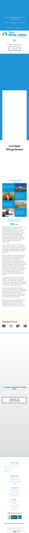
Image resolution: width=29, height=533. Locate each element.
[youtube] (16, 44)
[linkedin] (18, 44)
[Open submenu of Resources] (24, 471)
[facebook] (7, 44)
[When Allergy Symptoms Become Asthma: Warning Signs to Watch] (18, 326)
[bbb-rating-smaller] (14, 512)
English (18, 531)
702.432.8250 (21, 22)
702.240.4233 (8, 22)
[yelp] (21, 44)
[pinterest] (13, 44)
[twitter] (10, 44)
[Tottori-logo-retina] (14, 32)
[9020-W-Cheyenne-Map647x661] (14, 527)
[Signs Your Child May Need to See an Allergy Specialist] (11, 326)
